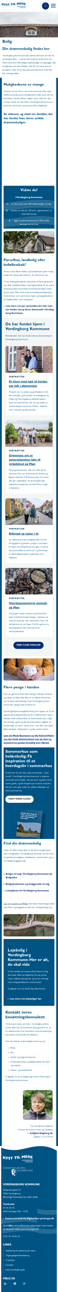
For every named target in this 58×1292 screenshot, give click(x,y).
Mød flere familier (28, 645)
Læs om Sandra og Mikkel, (16, 904)
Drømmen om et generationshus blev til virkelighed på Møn (24, 460)
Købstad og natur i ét (24, 534)
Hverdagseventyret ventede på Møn (28, 605)
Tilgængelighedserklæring (17, 1255)
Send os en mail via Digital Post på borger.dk (29, 1219)
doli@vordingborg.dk (41, 1133)
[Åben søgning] (45, 6)
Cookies (9, 1265)
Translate (10, 1260)
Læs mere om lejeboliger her (26, 999)
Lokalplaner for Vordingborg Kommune (27, 891)
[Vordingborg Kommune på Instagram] (28, 1283)
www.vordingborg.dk (15, 1270)
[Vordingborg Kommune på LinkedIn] (9, 1283)
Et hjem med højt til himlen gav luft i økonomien (28, 384)
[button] (54, 6)
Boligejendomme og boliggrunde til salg (27, 884)
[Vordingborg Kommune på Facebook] (18, 1283)
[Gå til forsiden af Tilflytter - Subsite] (20, 6)
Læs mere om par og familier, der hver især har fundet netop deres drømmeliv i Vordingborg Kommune (30, 310)
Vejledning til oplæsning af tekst (20, 1251)
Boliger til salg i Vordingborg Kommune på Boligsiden (29, 876)
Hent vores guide (19, 799)
